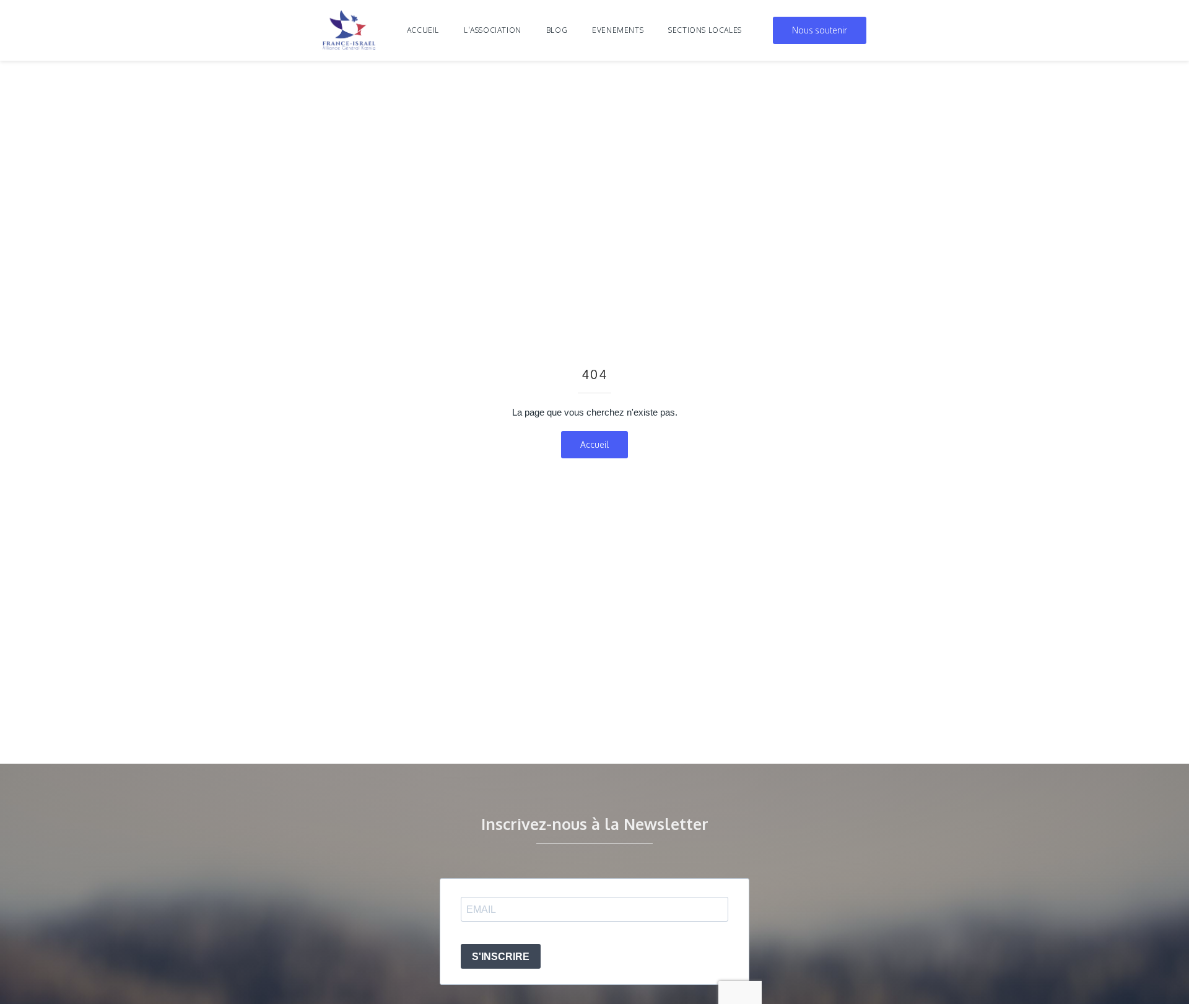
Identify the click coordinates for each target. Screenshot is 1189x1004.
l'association (492, 30)
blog (556, 30)
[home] (349, 30)
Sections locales (705, 30)
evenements (617, 30)
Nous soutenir (819, 30)
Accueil (423, 30)
